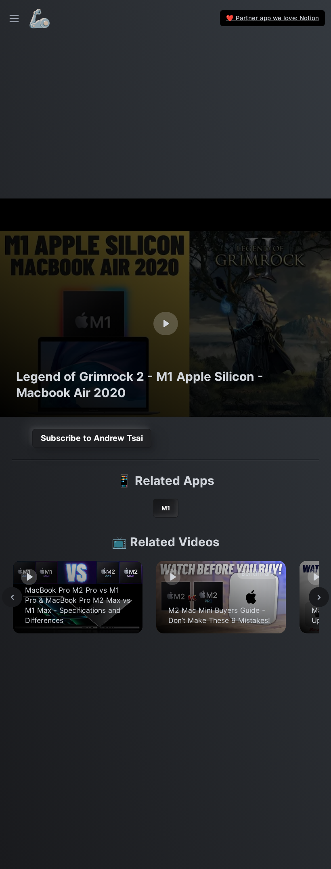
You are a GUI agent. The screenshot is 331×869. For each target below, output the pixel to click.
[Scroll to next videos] (319, 597)
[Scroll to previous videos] (12, 597)
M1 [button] (165, 508)
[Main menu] (14, 18)
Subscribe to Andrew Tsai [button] (92, 438)
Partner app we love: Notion (272, 18)
